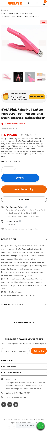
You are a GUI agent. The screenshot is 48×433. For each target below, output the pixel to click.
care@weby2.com (18, 397)
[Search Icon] (29, 3)
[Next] (42, 43)
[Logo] (15, 3)
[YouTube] (15, 404)
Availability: (6, 129)
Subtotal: (5, 161)
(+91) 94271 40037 (19, 100)
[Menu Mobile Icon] (2, 3)
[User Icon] (37, 3)
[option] (24, 43)
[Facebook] (3, 404)
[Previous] (5, 43)
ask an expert (37, 97)
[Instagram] (9, 404)
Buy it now (24, 199)
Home (3, 10)
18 (6, 229)
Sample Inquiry (24, 189)
